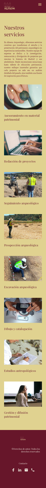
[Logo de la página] (9, 6)
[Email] (26, 470)
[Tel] (32, 470)
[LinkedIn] (19, 470)
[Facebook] (13, 470)
